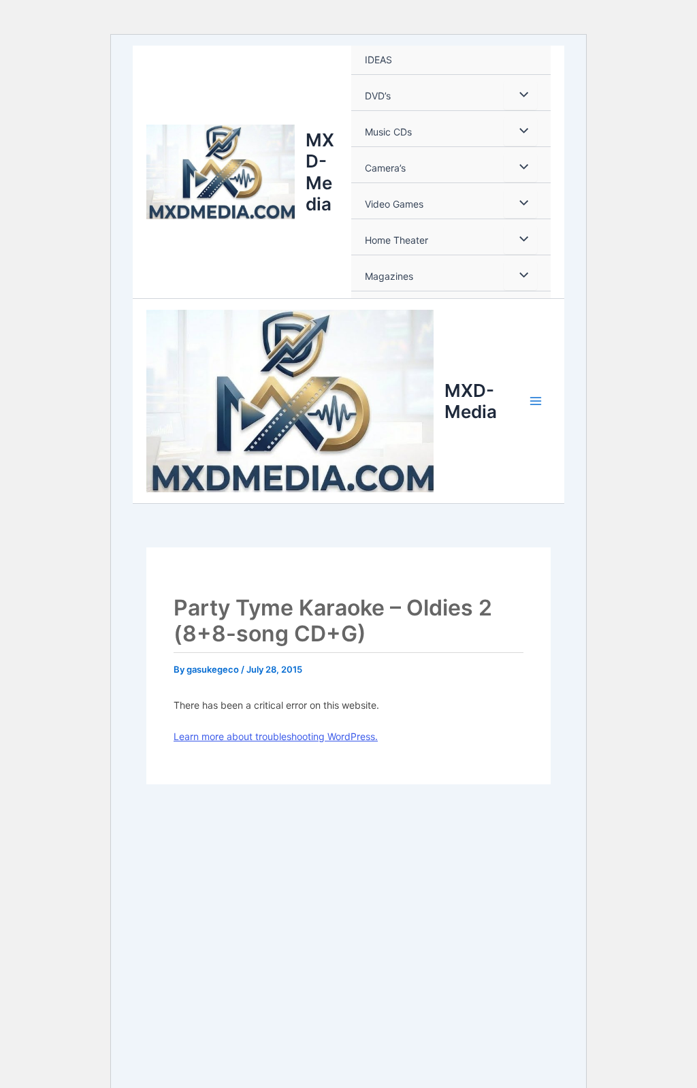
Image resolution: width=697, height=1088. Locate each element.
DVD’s (378, 95)
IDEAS (378, 59)
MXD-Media (320, 171)
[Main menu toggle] (536, 401)
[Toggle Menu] (520, 95)
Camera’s (385, 168)
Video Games (394, 204)
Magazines (389, 276)
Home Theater (396, 240)
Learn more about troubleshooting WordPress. (276, 736)
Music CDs (388, 132)
